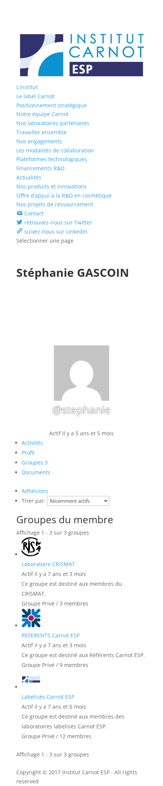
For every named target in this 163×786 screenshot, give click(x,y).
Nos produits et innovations (51, 186)
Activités (32, 442)
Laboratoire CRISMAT (48, 564)
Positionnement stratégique (51, 105)
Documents (36, 472)
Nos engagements (39, 141)
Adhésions (35, 490)
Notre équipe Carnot (42, 114)
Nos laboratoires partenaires (52, 123)
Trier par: (33, 500)
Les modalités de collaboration (55, 150)
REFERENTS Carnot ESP (51, 635)
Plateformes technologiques (51, 159)
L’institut (27, 87)
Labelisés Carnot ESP (48, 696)
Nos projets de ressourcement (54, 204)
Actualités (28, 177)
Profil (28, 452)
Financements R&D (40, 168)
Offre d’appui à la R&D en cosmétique (64, 195)
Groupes (35, 462)
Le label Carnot (35, 96)
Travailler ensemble (41, 132)
